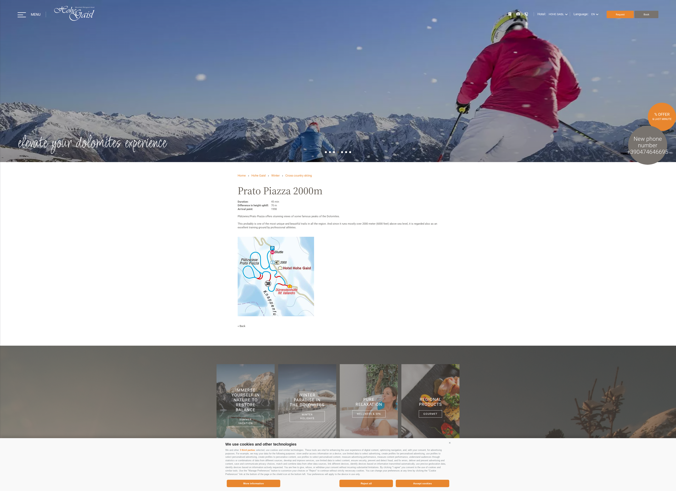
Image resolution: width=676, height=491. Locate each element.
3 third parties (247, 450)
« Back (241, 326)
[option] (338, 81)
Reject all (366, 483)
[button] (450, 443)
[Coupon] (508, 13)
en (593, 14)
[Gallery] (516, 13)
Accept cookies (422, 483)
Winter (275, 175)
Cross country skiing (298, 175)
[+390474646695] (524, 13)
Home (242, 175)
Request (620, 14)
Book (646, 14)
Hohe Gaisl (74, 14)
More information (253, 483)
